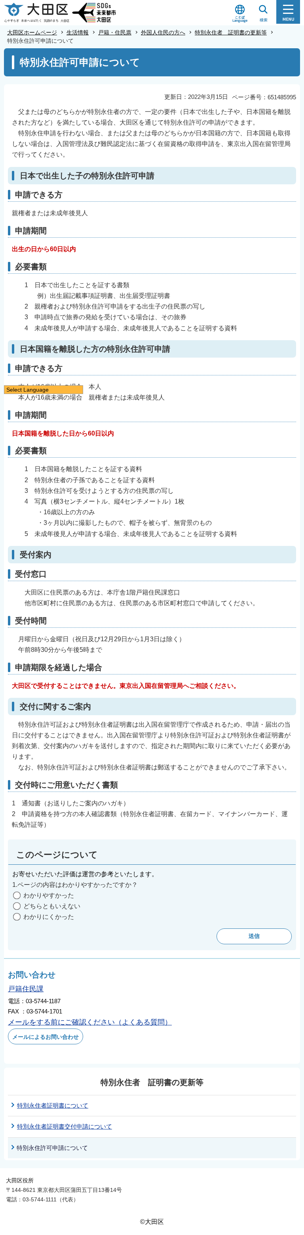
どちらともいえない (51, 906)
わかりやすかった (48, 895)
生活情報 (77, 32)
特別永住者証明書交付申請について (64, 1126)
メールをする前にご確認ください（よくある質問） (90, 1022)
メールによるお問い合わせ (45, 1037)
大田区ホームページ (32, 32)
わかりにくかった (48, 916)
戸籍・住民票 (114, 32)
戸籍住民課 (26, 989)
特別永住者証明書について (52, 1105)
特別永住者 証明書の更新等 (231, 32)
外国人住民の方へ (163, 32)
